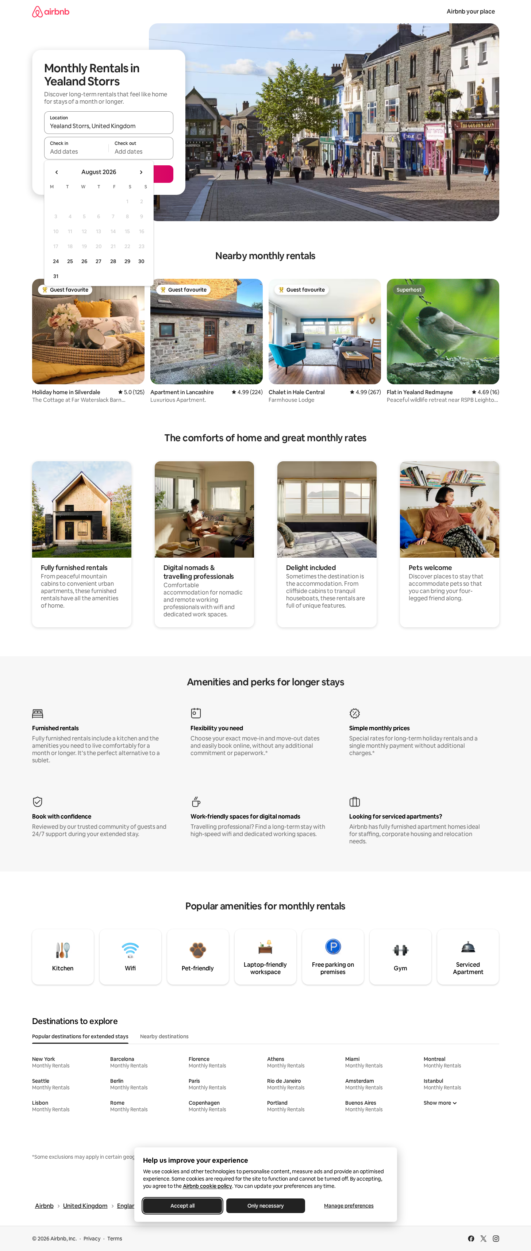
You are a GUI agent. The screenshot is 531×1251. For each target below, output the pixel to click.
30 (141, 261)
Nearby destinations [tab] (164, 1036)
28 (113, 261)
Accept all (182, 1205)
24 (56, 261)
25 (70, 261)
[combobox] (109, 126)
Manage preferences (349, 1205)
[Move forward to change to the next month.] (141, 172)
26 (84, 261)
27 (98, 261)
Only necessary (265, 1205)
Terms (114, 1238)
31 (55, 276)
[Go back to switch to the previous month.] (57, 172)
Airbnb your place (471, 11)
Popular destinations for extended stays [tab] (80, 1036)
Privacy (92, 1238)
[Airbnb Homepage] (50, 11)
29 (127, 261)
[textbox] (76, 151)
